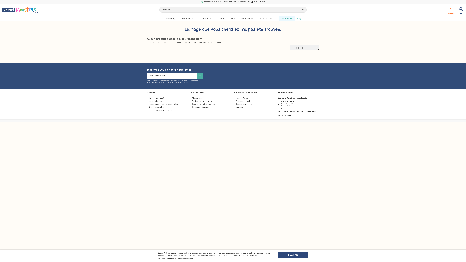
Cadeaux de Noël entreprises (203, 104)
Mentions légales (155, 101)
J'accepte (293, 254)
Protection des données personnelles (163, 104)
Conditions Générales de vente (160, 110)
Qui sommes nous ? (156, 98)
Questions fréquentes (200, 107)
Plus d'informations (166, 259)
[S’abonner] (200, 76)
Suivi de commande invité (202, 101)
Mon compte (197, 98)
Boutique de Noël (243, 101)
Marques (239, 107)
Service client (286, 116)
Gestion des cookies (156, 107)
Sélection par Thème (244, 104)
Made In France (242, 98)
